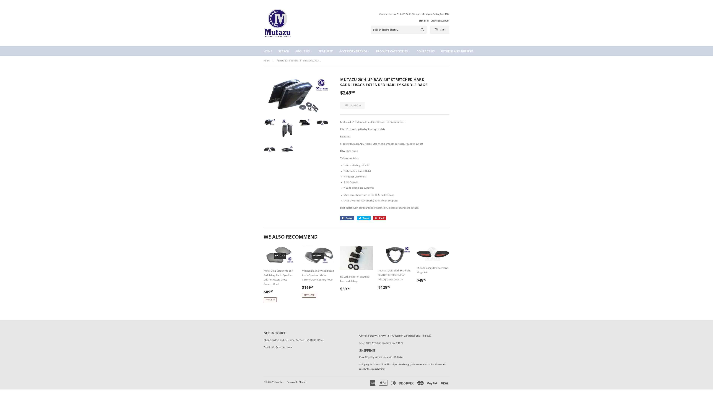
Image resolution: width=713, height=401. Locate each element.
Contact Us (425, 51)
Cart (442, 29)
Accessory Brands (353, 51)
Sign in (422, 21)
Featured (325, 51)
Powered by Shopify (297, 382)
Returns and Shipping (457, 51)
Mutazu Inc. (278, 382)
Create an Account (440, 21)
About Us (302, 51)
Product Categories (392, 51)
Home (268, 51)
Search (283, 51)
